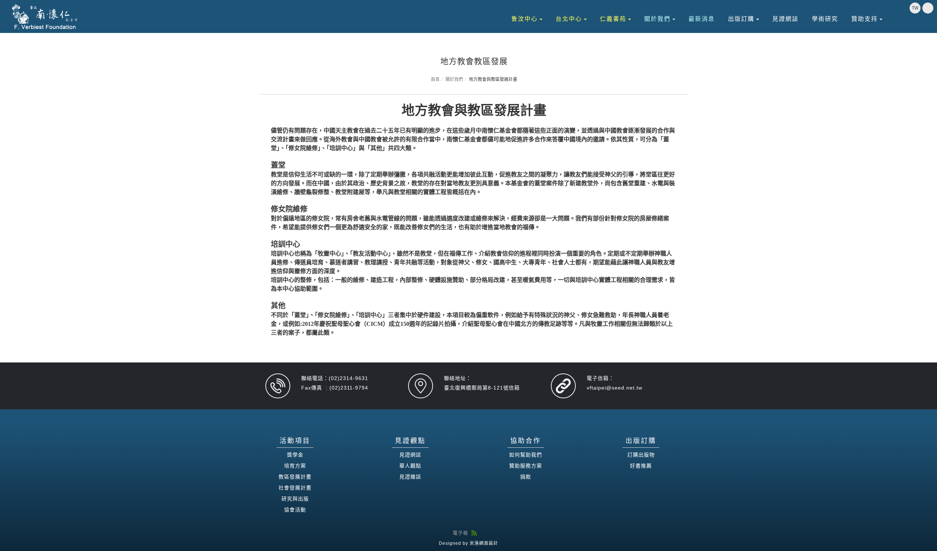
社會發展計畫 (295, 488)
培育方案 (295, 466)
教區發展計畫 (295, 477)
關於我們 (657, 19)
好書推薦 (641, 466)
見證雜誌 (410, 477)
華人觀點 (410, 466)
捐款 (525, 477)
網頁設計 (488, 543)
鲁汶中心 (524, 19)
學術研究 (825, 19)
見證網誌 (785, 19)
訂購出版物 (641, 455)
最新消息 (701, 19)
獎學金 (295, 455)
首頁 (435, 79)
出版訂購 (741, 19)
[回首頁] (45, 16)
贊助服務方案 (525, 466)
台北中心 (569, 19)
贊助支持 (864, 19)
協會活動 (295, 510)
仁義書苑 (613, 19)
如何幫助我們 (525, 455)
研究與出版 (295, 499)
